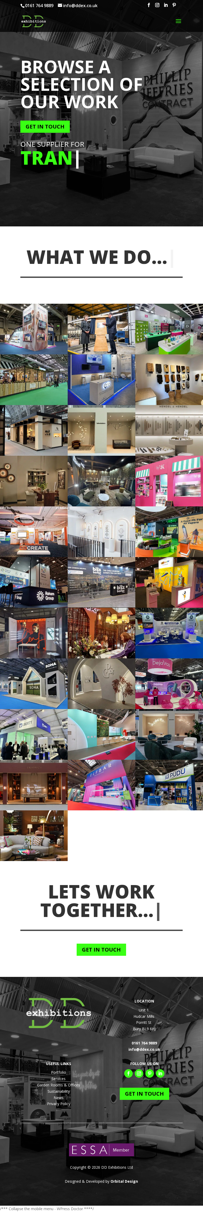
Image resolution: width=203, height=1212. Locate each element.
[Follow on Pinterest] (149, 1073)
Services (59, 1078)
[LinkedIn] (166, 6)
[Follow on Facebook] (128, 1073)
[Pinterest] (174, 6)
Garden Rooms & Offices (58, 1084)
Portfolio (58, 1072)
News (58, 1097)
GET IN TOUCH (45, 126)
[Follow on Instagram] (139, 1073)
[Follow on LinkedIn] (160, 1073)
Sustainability (59, 1091)
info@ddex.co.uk (144, 1049)
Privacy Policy (58, 1103)
